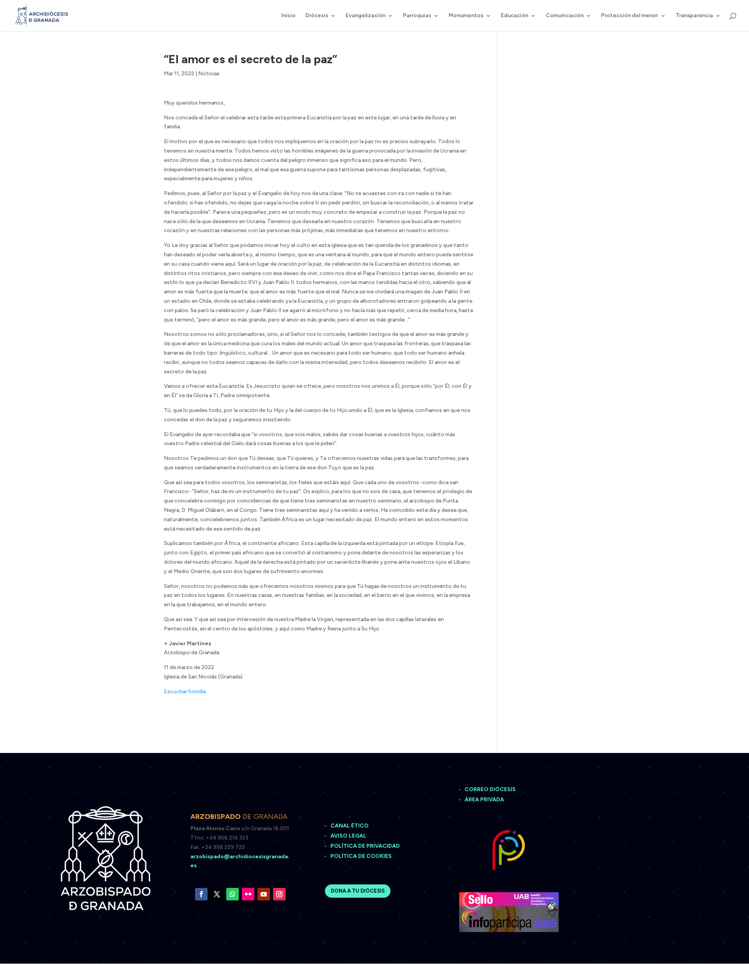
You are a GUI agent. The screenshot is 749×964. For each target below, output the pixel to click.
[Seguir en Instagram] (279, 894)
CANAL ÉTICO (350, 825)
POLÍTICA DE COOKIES (361, 856)
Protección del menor (629, 16)
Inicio (288, 16)
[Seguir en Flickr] (248, 894)
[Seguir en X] (217, 894)
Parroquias (417, 16)
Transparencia (694, 16)
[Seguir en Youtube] (263, 894)
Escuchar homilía (185, 691)
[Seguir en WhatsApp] (232, 894)
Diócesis (316, 16)
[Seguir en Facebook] (201, 894)
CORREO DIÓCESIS (490, 789)
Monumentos (466, 16)
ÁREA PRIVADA (484, 799)
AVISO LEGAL (348, 836)
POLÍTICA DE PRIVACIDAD (365, 846)
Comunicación (565, 16)
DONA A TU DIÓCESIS (358, 891)
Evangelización (365, 16)
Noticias (209, 73)
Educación (514, 16)
